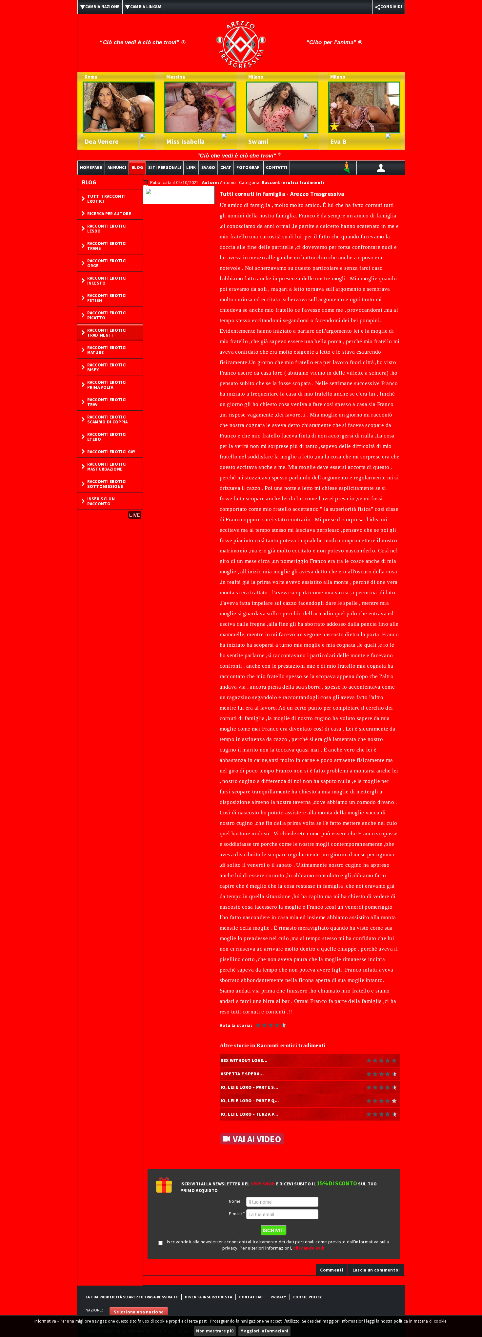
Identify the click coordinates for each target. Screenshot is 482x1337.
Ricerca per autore (109, 213)
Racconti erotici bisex (107, 367)
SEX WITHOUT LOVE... (244, 1060)
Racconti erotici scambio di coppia (107, 419)
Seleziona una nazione (139, 1312)
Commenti (331, 1270)
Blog (137, 167)
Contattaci (251, 1296)
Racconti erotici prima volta (107, 385)
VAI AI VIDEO (257, 1138)
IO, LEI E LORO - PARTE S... (249, 1087)
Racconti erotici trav (107, 402)
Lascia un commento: (376, 1270)
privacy (278, 1296)
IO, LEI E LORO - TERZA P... (249, 1114)
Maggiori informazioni (264, 1331)
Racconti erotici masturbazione (107, 466)
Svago (208, 167)
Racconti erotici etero (107, 437)
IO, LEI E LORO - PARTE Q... (250, 1101)
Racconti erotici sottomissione (107, 484)
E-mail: (237, 1213)
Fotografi (248, 167)
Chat (225, 167)
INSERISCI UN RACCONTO (101, 501)
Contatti (276, 167)
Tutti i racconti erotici (106, 199)
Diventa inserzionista (208, 1296)
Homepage (91, 167)
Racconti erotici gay (111, 452)
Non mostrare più (215, 1331)
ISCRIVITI (274, 1230)
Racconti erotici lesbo (107, 228)
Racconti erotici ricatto (107, 315)
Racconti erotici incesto (107, 280)
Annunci (117, 167)
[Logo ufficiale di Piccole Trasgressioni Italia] (241, 40)
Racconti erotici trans (107, 246)
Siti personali (164, 167)
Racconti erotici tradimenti (107, 332)
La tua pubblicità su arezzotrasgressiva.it (132, 1296)
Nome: (235, 1201)
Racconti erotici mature (107, 350)
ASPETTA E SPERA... (242, 1074)
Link (191, 167)
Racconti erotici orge (107, 263)
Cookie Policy (307, 1296)
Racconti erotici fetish (107, 298)
